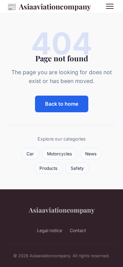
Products (48, 168)
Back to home (61, 104)
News (91, 153)
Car (30, 153)
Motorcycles (59, 153)
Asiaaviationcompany (49, 6)
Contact (78, 230)
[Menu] (109, 6)
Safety (77, 168)
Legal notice (49, 230)
